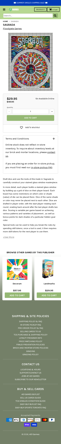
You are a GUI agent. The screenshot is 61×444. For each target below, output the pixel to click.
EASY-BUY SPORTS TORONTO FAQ (30, 407)
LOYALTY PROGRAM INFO (30, 338)
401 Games (34, 434)
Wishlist (40, 9)
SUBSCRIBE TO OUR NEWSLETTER (30, 379)
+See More (8, 237)
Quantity (10, 107)
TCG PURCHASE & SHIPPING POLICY (30, 334)
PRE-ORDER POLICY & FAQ (30, 328)
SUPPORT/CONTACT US (30, 373)
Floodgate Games (12, 28)
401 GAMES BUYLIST (30, 394)
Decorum (17, 283)
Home (5, 21)
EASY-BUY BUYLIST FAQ (30, 404)
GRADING (30, 351)
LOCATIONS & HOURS (30, 369)
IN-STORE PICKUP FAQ (30, 325)
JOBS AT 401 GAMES (30, 376)
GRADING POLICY (30, 354)
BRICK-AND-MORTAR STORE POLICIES (30, 348)
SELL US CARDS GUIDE (30, 397)
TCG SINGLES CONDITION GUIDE (30, 401)
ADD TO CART (17, 295)
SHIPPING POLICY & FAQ (30, 321)
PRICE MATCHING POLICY (30, 341)
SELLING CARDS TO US (30, 331)
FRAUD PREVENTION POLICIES (30, 344)
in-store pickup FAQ (41, 167)
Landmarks (49, 283)
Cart (54, 10)
